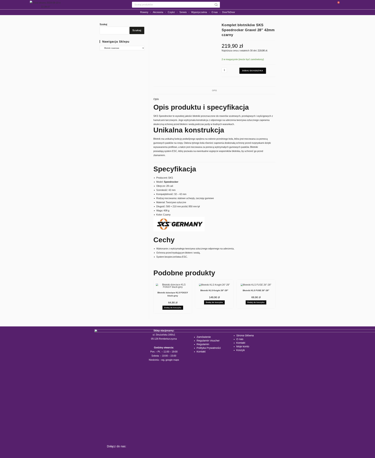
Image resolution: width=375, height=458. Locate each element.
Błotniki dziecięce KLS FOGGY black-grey (172, 294)
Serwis (183, 12)
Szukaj (103, 24)
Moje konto (242, 346)
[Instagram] (116, 452)
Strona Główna (245, 335)
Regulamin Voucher (208, 340)
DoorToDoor (228, 12)
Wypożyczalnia (199, 12)
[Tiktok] (125, 452)
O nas (215, 12)
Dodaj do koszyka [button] (172, 308)
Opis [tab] (214, 90)
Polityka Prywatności (209, 347)
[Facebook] (108, 452)
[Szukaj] (216, 5)
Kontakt (201, 351)
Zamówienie (204, 336)
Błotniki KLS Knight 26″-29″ (214, 290)
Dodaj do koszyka (252, 71)
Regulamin (203, 344)
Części (171, 12)
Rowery (144, 12)
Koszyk (240, 350)
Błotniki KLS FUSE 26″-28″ (256, 290)
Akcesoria (158, 12)
